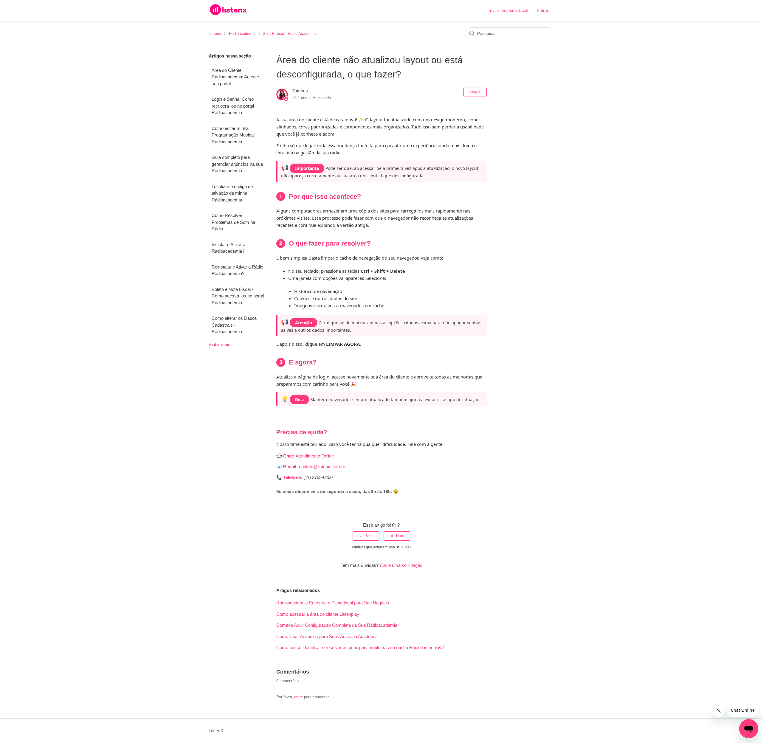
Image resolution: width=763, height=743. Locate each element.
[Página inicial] (228, 13)
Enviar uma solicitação (508, 10)
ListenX (215, 33)
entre (298, 697)
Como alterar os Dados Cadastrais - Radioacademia (234, 325)
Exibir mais (219, 344)
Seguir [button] (475, 92)
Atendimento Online (315, 455)
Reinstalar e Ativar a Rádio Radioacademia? (237, 270)
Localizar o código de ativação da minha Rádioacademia (232, 193)
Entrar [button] (542, 10)
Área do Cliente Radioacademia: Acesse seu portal (235, 77)
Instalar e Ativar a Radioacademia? (228, 248)
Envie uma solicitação (401, 565)
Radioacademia (243, 33)
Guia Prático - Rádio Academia (289, 33)
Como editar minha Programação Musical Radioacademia (233, 135)
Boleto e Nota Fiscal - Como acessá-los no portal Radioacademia (238, 296)
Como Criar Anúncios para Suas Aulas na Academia (327, 636)
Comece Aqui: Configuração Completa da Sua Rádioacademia (336, 625)
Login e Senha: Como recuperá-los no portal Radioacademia (233, 106)
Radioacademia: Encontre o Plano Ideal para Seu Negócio (332, 602)
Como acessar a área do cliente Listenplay (317, 614)
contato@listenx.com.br (322, 466)
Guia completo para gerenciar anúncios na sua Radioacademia (237, 164)
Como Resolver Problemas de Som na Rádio (233, 222)
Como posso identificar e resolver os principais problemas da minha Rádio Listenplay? (360, 647)
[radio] (366, 535)
